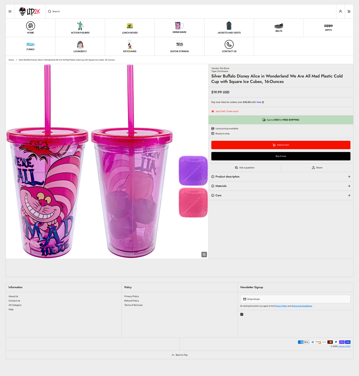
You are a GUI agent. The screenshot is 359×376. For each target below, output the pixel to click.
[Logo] (29, 11)
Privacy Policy (131, 296)
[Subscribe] (346, 299)
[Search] (48, 11)
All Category (15, 305)
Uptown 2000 (344, 346)
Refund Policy (131, 300)
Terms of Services (133, 305)
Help (11, 309)
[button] (349, 11)
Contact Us (14, 300)
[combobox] (190, 11)
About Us (13, 296)
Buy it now (281, 156)
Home (11, 60)
